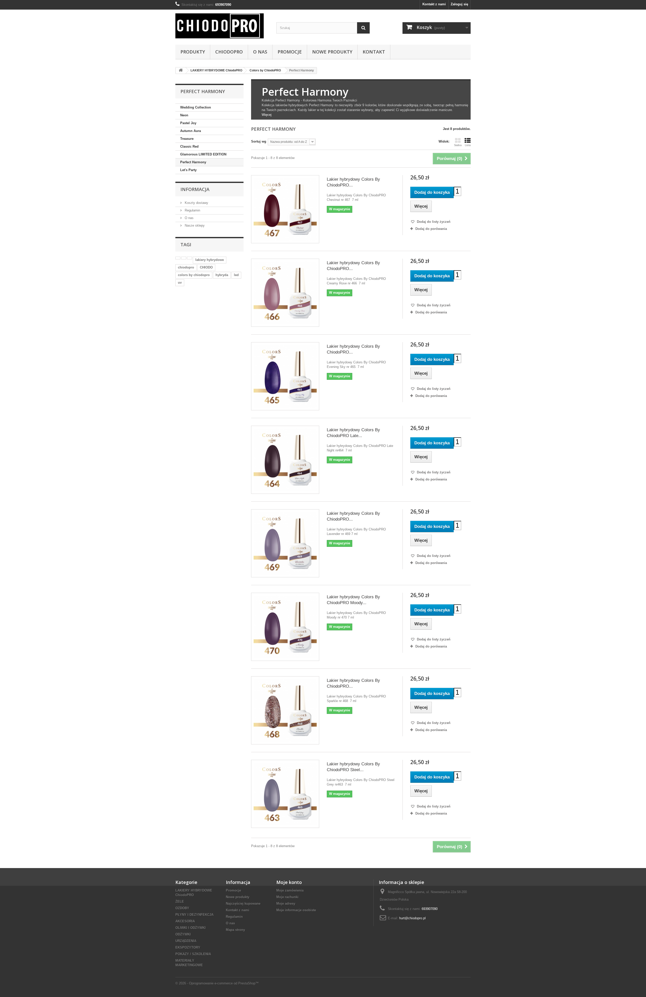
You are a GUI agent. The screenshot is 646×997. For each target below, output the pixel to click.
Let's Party (188, 170)
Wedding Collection (195, 107)
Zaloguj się (459, 4)
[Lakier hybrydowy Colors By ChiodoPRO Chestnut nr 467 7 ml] (285, 209)
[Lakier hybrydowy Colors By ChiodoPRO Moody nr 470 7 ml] (285, 626)
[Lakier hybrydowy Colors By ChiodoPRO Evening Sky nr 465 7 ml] (285, 376)
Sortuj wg (258, 141)
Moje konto (289, 882)
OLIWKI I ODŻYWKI (190, 928)
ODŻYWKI (183, 934)
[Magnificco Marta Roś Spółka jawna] (222, 25)
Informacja (194, 189)
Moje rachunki (287, 897)
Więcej (267, 115)
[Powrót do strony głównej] (180, 70)
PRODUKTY (192, 52)
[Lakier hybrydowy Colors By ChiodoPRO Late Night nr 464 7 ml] (285, 459)
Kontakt (374, 52)
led (236, 275)
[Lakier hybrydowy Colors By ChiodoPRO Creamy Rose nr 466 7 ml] (285, 292)
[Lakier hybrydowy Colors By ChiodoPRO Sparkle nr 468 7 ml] (285, 710)
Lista (468, 145)
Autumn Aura (190, 131)
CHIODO (206, 267)
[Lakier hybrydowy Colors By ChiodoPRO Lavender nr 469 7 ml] (285, 543)
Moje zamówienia (290, 890)
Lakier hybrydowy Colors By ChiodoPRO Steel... (353, 767)
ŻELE (179, 901)
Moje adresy (285, 903)
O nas (260, 52)
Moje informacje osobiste (296, 910)
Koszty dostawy (196, 203)
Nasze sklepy (194, 225)
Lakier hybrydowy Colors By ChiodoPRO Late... (353, 432)
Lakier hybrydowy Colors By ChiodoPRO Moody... (353, 600)
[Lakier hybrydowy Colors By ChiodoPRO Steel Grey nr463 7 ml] (285, 793)
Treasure (187, 139)
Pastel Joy (188, 123)
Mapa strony (235, 930)
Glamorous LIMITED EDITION (203, 154)
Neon (184, 115)
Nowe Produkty (332, 52)
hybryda (222, 275)
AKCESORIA (185, 921)
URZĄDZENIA (185, 941)
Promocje (290, 52)
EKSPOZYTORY (187, 947)
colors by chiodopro (194, 275)
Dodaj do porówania (431, 229)
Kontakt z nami (434, 4)
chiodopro (186, 267)
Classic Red (189, 146)
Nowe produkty (237, 897)
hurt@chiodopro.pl (412, 918)
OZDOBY (182, 908)
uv (180, 282)
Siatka (458, 145)
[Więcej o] (177, 258)
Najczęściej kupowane (243, 903)
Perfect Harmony (193, 162)
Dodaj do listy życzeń (433, 222)
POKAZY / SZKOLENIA (193, 954)
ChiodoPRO (229, 52)
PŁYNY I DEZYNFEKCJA (194, 915)
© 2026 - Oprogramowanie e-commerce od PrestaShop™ (217, 983)
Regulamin (192, 210)
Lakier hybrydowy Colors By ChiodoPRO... (353, 182)
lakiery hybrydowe (209, 260)
